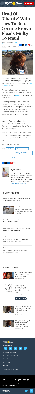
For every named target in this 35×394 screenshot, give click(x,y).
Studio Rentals (7, 359)
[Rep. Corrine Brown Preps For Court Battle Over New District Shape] (8, 275)
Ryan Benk (16, 170)
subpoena (18, 95)
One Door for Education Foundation (19, 153)
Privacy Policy (7, 362)
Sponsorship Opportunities (10, 369)
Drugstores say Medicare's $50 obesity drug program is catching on (23, 211)
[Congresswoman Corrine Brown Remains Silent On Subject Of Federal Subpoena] (8, 309)
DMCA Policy (7, 366)
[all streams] (31, 391)
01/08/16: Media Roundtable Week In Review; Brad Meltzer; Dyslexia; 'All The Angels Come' (22, 289)
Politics (10, 149)
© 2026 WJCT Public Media (9, 352)
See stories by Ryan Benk (19, 183)
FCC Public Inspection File (10, 355)
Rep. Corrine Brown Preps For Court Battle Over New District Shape (23, 274)
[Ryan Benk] (5, 172)
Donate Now (23, 3)
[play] (26, 391)
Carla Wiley (11, 157)
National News (19, 207)
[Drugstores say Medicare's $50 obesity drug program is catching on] (8, 210)
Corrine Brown (22, 149)
